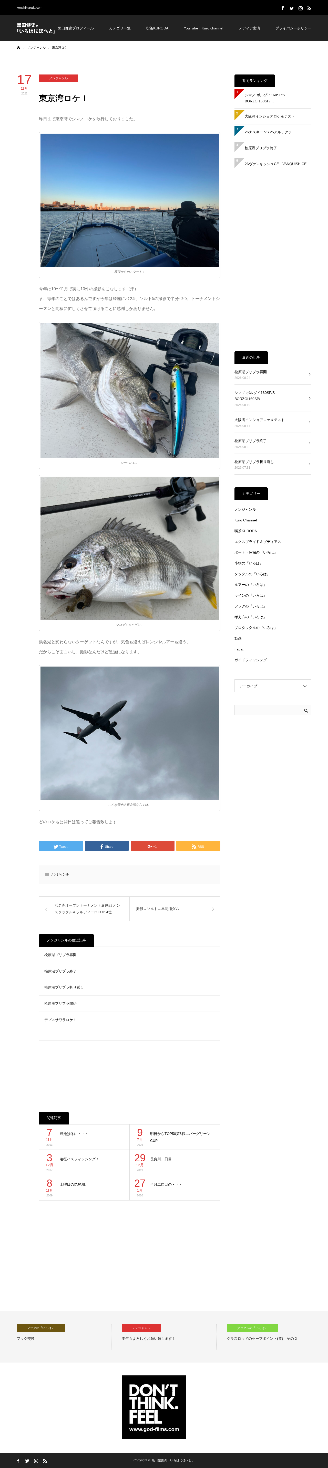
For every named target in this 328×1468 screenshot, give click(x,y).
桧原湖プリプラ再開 (60, 955)
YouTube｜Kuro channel (203, 28)
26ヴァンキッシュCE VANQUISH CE (275, 164)
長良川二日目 (161, 1159)
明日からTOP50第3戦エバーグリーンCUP (180, 1137)
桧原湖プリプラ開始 (60, 1003)
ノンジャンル (58, 78)
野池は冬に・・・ (74, 1134)
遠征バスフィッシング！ (79, 1159)
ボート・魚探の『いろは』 (256, 552)
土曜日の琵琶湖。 (74, 1184)
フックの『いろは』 (250, 606)
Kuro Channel (245, 520)
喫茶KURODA (157, 28)
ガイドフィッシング (250, 660)
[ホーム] (18, 47)
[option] (108, 1337)
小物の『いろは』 (248, 563)
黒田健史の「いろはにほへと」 (173, 1460)
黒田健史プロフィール (76, 28)
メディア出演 (249, 28)
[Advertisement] (130, 1069)
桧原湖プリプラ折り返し (64, 987)
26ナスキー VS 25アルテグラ (268, 132)
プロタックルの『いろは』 (256, 628)
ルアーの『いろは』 (250, 585)
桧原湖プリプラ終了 (60, 971)
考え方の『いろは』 (250, 617)
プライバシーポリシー (293, 28)
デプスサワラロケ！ (60, 1020)
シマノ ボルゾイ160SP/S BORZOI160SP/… (267, 98)
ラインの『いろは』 (250, 595)
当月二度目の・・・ (166, 1184)
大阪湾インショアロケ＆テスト (270, 116)
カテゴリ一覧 (120, 28)
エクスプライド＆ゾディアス (257, 542)
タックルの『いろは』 (252, 574)
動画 (238, 638)
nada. (239, 649)
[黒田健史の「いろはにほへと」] (36, 28)
